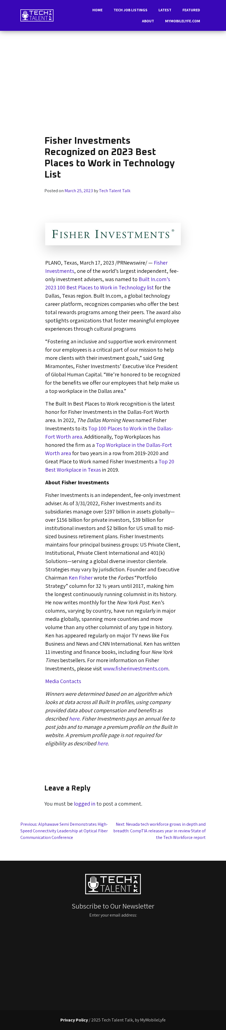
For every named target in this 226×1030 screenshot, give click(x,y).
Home (97, 9)
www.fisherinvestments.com (135, 668)
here (74, 718)
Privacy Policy (74, 1020)
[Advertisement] (113, 85)
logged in (84, 803)
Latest (164, 9)
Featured (191, 9)
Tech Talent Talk (114, 191)
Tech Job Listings (130, 9)
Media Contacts (63, 681)
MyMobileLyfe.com (182, 20)
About (148, 20)
